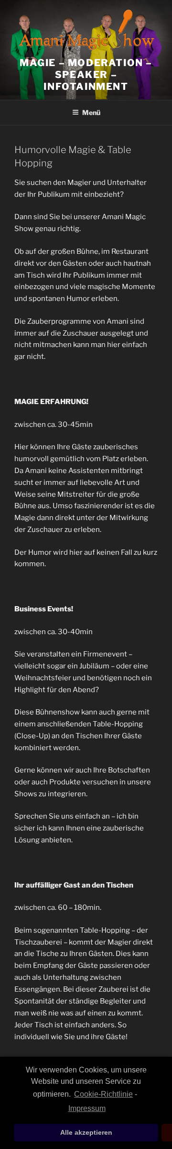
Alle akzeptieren (86, 1132)
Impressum (86, 1108)
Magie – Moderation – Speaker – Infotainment (86, 74)
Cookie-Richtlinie (103, 1094)
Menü (91, 112)
